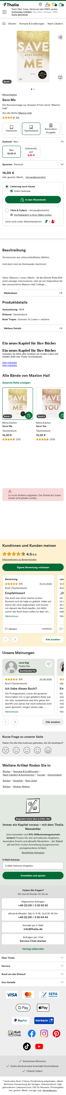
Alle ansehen (53, 639)
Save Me (17, 414)
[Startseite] (3, 23)
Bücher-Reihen (21, 786)
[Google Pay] (23, 1008)
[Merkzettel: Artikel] (54, 4)
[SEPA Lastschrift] (49, 995)
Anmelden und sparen (33, 875)
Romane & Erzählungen (32, 23)
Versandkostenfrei (36, 177)
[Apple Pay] (43, 1008)
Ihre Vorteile (8, 982)
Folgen (49, 664)
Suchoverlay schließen (22, 12)
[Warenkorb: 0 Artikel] (60, 4)
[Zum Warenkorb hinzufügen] (28, 415)
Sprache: (12, 164)
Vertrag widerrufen (33, 949)
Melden (13, 628)
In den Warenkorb (35, 199)
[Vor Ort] (40, 4)
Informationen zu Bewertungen (19, 559)
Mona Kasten (9, 94)
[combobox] (7, 186)
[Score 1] (5, 750)
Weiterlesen (10, 293)
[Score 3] (26, 750)
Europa (41, 774)
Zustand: (10, 141)
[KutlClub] (14, 1034)
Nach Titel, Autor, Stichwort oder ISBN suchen (34, 9)
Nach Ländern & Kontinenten (18, 774)
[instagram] (44, 1034)
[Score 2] (16, 750)
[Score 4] (37, 750)
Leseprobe (60, 77)
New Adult (31, 780)
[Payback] (44, 1021)
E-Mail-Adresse (11, 859)
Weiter (15, 639)
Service (6, 966)
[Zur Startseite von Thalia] (17, 4)
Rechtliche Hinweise (33, 852)
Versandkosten (50, 1090)
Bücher (12, 23)
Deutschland (54, 774)
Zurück (5, 639)
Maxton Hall (25, 112)
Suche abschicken (20, 15)
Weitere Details (12, 328)
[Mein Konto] (47, 4)
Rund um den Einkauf (13, 974)
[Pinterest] (56, 1034)
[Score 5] (48, 750)
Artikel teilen (60, 37)
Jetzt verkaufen (9, 362)
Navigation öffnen (4, 12)
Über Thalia (8, 957)
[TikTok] (27, 1047)
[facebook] (32, 1034)
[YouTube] (39, 1047)
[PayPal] (20, 1021)
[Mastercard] (28, 995)
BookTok (18, 780)
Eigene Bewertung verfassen (33, 567)
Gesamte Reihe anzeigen (16, 382)
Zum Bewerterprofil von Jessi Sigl (28, 667)
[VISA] (12, 995)
